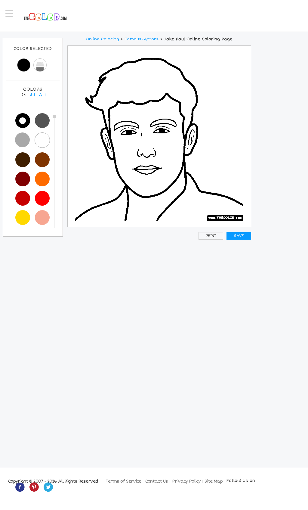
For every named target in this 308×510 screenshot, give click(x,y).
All (43, 95)
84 (32, 95)
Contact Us (156, 481)
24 (24, 95)
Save (239, 236)
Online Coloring (102, 39)
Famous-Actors (142, 39)
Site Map (214, 481)
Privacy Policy (186, 481)
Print (211, 236)
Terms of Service (123, 481)
